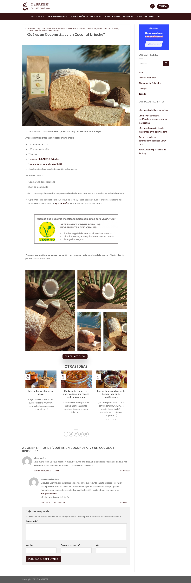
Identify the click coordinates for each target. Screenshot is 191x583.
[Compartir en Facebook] (66, 434)
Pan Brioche (71, 28)
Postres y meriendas (86, 28)
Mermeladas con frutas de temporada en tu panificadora (153, 130)
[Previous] (25, 398)
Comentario (32, 521)
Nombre (30, 545)
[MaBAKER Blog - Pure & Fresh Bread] (36, 6)
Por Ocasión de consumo (85, 16)
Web (98, 545)
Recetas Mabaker (147, 77)
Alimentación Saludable (150, 83)
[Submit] (166, 63)
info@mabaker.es (49, 493)
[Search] (152, 6)
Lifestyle (143, 88)
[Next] (127, 398)
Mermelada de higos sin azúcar (153, 110)
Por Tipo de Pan (57, 16)
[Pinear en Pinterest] (81, 434)
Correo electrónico (70, 545)
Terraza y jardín (33, 30)
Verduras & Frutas (50, 30)
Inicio (141, 72)
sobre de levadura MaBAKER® (46, 163)
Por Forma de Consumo (118, 16)
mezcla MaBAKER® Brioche (44, 159)
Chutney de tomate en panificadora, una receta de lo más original (153, 119)
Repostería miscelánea (107, 28)
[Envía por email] (76, 434)
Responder (125, 471)
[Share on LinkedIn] (86, 434)
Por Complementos (147, 16)
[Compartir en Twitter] (71, 434)
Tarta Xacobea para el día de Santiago (152, 151)
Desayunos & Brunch (55, 28)
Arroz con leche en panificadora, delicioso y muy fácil (152, 140)
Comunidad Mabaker (35, 28)
